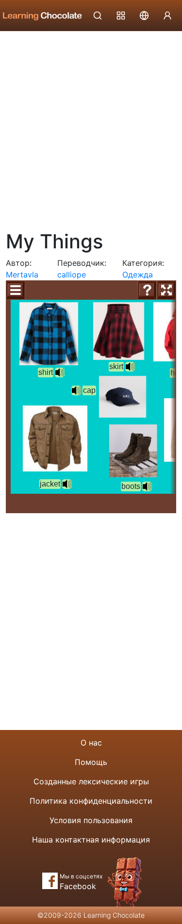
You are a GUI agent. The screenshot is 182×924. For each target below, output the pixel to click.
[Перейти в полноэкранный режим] (166, 290)
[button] (76, 390)
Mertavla (22, 274)
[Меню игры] (15, 290)
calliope (71, 274)
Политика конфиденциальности (91, 801)
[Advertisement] (91, 127)
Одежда (137, 274)
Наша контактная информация (91, 839)
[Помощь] (147, 290)
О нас (91, 742)
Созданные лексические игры (91, 781)
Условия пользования (91, 820)
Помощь (91, 762)
